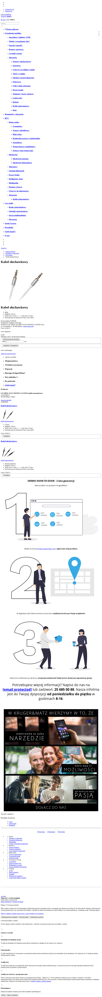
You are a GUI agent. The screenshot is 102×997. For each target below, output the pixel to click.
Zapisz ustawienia (12, 995)
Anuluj (3, 995)
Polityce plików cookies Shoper (41, 981)
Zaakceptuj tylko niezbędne (9, 917)
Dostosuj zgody (23, 917)
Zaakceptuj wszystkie (36, 917)
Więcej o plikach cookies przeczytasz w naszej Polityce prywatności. (22, 913)
